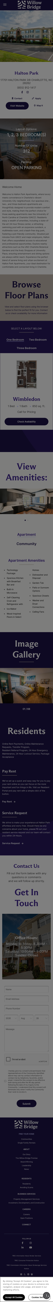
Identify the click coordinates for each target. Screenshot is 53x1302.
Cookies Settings (39, 1297)
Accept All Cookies (14, 1297)
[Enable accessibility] (46, 1295)
